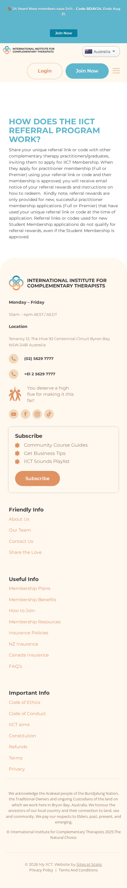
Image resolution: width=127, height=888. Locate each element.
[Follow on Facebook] (25, 414)
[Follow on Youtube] (13, 414)
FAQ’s (15, 666)
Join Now (63, 33)
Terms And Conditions (78, 870)
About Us (19, 519)
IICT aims (19, 724)
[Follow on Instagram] (37, 414)
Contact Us (21, 541)
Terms (15, 758)
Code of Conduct (27, 713)
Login (45, 71)
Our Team (20, 530)
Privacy (17, 769)
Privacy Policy (41, 870)
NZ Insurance (23, 644)
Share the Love (25, 552)
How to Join (22, 610)
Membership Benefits (32, 599)
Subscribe (37, 478)
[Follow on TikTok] (49, 414)
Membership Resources (35, 622)
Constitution (22, 736)
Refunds (18, 746)
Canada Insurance (29, 655)
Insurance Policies (28, 633)
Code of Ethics (24, 702)
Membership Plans (29, 588)
